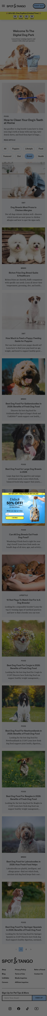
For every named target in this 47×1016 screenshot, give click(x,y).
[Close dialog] (43, 494)
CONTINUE (14, 518)
